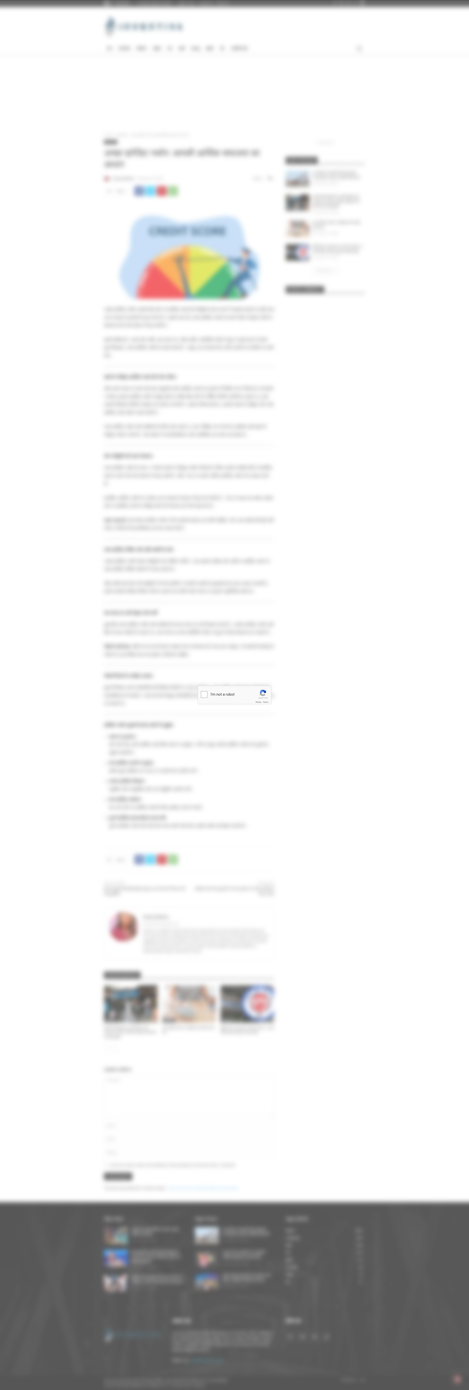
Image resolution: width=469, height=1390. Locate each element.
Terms (265, 702)
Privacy (258, 702)
